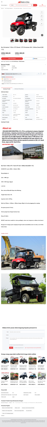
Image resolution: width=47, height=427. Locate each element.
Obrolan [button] (35, 58)
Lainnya (2, 415)
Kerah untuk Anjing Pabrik (19, 410)
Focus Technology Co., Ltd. (20, 419)
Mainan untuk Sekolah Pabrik (7, 407)
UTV (35, 392)
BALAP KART (14, 394)
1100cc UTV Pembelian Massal (7, 413)
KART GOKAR (26, 394)
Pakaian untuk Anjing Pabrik (7, 410)
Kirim (11, 347)
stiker (13, 396)
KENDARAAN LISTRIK (27, 392)
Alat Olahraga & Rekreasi (9, 8)
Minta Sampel (21, 61)
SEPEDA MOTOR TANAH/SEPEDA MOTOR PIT (6, 394)
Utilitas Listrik (17, 407)
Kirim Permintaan (12, 58)
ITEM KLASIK (3, 396)
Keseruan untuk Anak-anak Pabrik (28, 407)
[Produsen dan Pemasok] (23, 2)
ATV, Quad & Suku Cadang (18, 8)
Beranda (2, 8)
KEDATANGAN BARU (4, 392)
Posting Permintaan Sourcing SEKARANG (33, 347)
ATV (13, 392)
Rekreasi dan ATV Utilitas (27, 8)
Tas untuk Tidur (29, 410)
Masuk (3, 83)
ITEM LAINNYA (37, 394)
